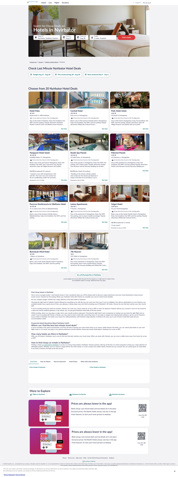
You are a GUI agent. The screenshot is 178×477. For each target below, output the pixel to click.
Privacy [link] (65, 458)
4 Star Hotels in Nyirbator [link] (37, 367)
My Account (147, 3)
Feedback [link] (111, 458)
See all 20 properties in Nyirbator (89, 275)
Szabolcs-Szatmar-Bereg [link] (51, 62)
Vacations (65, 3)
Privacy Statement (9, 475)
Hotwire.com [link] (33, 62)
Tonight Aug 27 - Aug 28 (41, 74)
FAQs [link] (84, 458)
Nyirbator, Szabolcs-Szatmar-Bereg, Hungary (49, 38)
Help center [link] (79, 458)
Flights (56, 3)
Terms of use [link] (71, 458)
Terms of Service (20, 475)
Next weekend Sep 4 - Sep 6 (97, 74)
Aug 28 (82, 38)
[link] (49, 395)
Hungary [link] (41, 62)
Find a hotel (126, 37)
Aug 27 (68, 38)
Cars (50, 3)
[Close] (174, 471)
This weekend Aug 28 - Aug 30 (69, 74)
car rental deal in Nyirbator (50, 345)
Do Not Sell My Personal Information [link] (98, 458)
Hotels (43, 3)
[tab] (33, 361)
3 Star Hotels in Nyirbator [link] (98, 367)
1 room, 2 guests (100, 38)
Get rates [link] (64, 129)
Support (138, 3)
